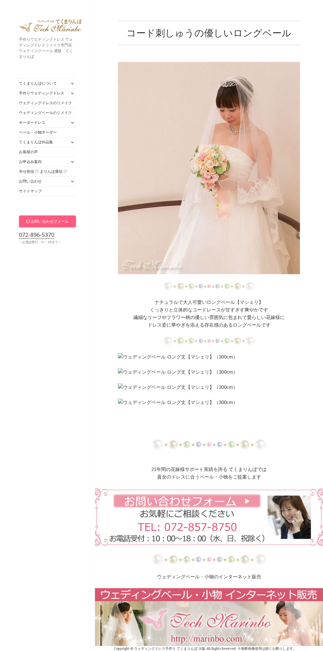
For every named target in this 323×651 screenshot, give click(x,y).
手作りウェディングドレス (41, 93)
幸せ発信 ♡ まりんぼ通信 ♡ (43, 171)
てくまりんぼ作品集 (36, 142)
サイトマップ (30, 191)
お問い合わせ (30, 181)
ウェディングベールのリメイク (45, 112)
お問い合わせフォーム (49, 221)
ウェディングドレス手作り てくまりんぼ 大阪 (50, 27)
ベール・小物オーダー (38, 132)
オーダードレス (32, 122)
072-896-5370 (36, 234)
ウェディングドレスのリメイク (45, 102)
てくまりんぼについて (38, 83)
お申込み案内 (30, 161)
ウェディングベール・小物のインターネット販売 (209, 576)
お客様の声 (28, 151)
